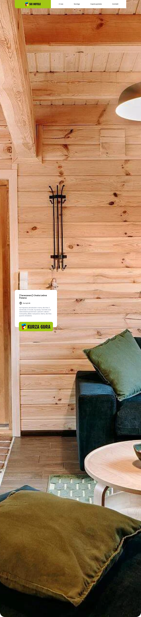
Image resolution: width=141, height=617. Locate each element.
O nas (61, 4)
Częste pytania (96, 4)
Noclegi (77, 4)
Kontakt (115, 4)
